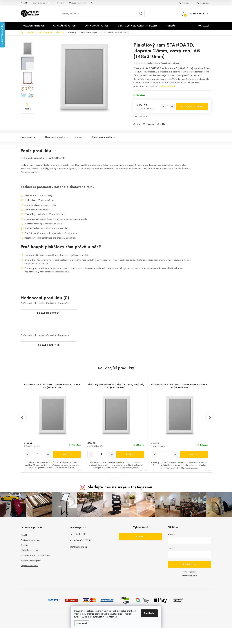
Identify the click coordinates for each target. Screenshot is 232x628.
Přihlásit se (189, 564)
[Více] (203, 26)
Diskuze (79, 137)
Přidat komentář (49, 345)
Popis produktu (28, 137)
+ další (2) (27, 108)
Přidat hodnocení (49, 313)
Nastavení (82, 623)
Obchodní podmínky (77, 2)
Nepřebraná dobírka (29, 565)
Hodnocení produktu (55, 137)
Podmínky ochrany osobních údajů (35, 555)
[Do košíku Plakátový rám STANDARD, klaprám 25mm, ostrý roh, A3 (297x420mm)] (67, 454)
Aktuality (24, 2)
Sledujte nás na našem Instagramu (120, 487)
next (209, 417)
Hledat (141, 13)
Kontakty (60, 2)
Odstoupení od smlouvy (42, 2)
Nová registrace (189, 571)
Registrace (204, 2)
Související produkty (102, 137)
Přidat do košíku (192, 106)
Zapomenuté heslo (189, 575)
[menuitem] (35, 26)
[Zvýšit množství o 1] (172, 106)
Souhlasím (149, 613)
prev (22, 417)
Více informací (110, 616)
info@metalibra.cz (78, 546)
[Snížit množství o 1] (163, 106)
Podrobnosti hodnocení (171, 63)
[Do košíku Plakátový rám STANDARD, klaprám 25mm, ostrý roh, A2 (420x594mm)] (130, 454)
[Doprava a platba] (54, 600)
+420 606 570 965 (83, 540)
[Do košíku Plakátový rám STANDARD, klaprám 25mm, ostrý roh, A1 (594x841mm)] (194, 454)
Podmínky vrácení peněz (31, 560)
